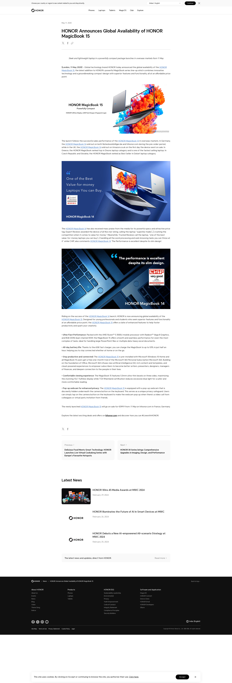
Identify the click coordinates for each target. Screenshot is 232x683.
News (33, 599)
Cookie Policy (66, 629)
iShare (142, 607)
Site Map (34, 629)
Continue (190, 3)
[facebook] (68, 43)
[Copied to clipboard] (72, 43)
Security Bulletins (110, 613)
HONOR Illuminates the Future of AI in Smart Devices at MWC (128, 511)
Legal (73, 629)
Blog (33, 602)
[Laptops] (106, 10)
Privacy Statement (54, 629)
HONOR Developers (147, 605)
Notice (33, 610)
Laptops (101, 10)
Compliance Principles (111, 610)
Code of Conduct (110, 605)
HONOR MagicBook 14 (128, 141)
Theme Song (35, 607)
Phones (92, 10)
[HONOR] (37, 581)
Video (33, 605)
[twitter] (63, 43)
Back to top (195, 581)
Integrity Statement (110, 607)
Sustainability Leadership (112, 593)
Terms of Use (43, 629)
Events (33, 596)
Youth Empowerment (111, 602)
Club (132, 10)
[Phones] (96, 10)
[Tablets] (116, 10)
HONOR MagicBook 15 (72, 319)
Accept (182, 677)
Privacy (106, 599)
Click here (133, 677)
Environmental (109, 596)
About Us (34, 593)
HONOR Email (145, 602)
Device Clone (144, 599)
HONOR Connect (146, 596)
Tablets (112, 10)
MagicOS (122, 10)
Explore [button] (140, 10)
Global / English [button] (154, 3)
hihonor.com (111, 415)
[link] (33, 622)
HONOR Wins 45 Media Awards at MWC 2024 (119, 490)
